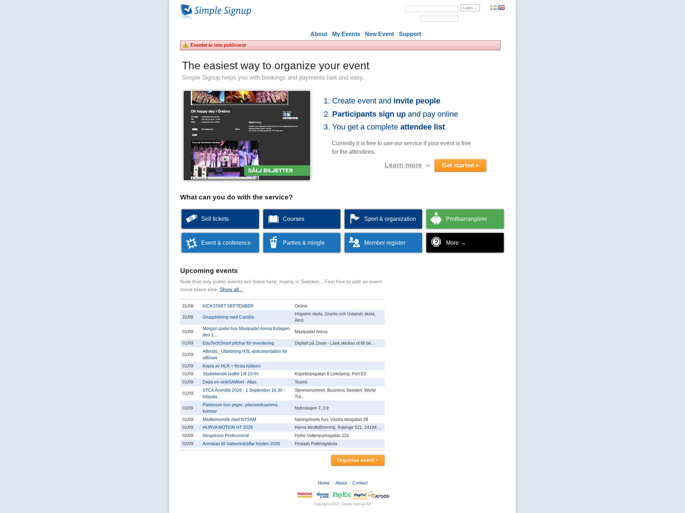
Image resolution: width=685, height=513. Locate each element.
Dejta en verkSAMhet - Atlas (230, 382)
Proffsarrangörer (466, 219)
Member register (384, 243)
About (318, 34)
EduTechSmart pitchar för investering (238, 343)
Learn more (403, 165)
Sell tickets (215, 219)
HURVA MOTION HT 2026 (228, 427)
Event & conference (226, 243)
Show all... (231, 289)
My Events (346, 34)
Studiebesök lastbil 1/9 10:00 (231, 373)
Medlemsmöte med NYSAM (229, 419)
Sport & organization (390, 219)
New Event (379, 34)
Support (410, 34)
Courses (293, 219)
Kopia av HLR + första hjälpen (232, 366)
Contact (359, 483)
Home (324, 483)
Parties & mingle (304, 243)
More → (456, 243)
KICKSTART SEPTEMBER (228, 306)
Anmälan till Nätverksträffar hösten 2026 (241, 443)
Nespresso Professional (226, 435)
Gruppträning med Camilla (228, 317)
